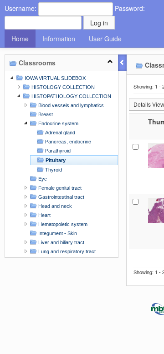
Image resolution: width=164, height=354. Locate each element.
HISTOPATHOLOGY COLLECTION (70, 96)
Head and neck (54, 206)
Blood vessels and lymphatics (70, 105)
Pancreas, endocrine (67, 141)
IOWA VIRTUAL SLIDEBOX (54, 78)
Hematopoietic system (62, 224)
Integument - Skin (57, 233)
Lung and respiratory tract (66, 251)
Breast (45, 114)
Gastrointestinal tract (60, 197)
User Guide (105, 38)
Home (20, 38)
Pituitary (55, 160)
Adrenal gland (59, 132)
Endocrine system (57, 123)
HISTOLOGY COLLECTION (62, 87)
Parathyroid (57, 150)
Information (58, 38)
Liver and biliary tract (60, 242)
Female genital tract (59, 188)
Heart (44, 215)
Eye (42, 179)
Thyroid (53, 169)
